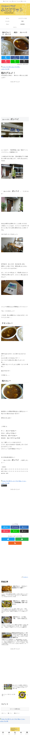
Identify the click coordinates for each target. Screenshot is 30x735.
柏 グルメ (4, 485)
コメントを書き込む (15, 709)
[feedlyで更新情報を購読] (22, 539)
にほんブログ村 (5, 69)
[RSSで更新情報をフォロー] (15, 543)
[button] (27, 363)
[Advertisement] (15, 98)
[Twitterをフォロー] (8, 539)
